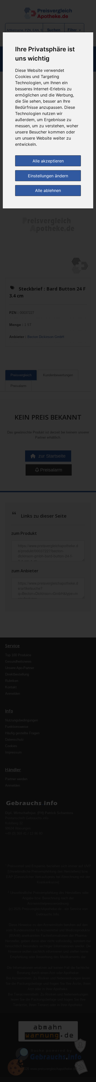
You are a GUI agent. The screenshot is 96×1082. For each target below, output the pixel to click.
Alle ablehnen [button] (48, 190)
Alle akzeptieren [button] (48, 160)
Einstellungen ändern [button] (48, 175)
